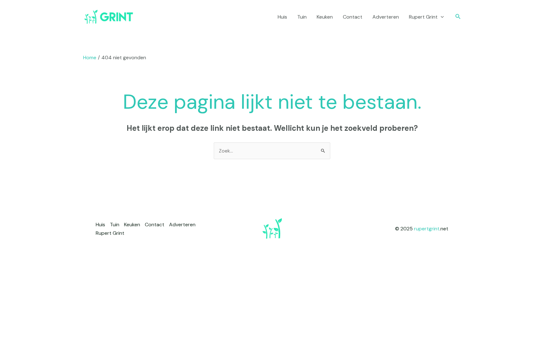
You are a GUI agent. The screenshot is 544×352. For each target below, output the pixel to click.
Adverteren (385, 17)
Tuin (302, 17)
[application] (441, 17)
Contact (352, 17)
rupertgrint (426, 228)
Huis (282, 17)
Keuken (325, 17)
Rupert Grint (423, 17)
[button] (458, 17)
